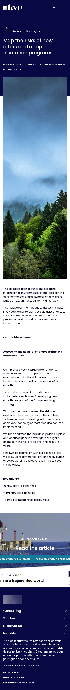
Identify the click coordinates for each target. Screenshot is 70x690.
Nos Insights (33, 31)
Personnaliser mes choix (18, 682)
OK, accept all (12, 672)
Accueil (17, 31)
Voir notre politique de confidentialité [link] (22, 665)
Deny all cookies (13, 677)
